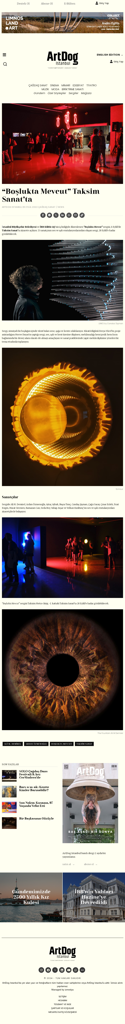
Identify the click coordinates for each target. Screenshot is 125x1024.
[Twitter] (56, 215)
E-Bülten (69, 3)
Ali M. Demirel (12, 744)
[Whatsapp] (69, 215)
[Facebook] (43, 215)
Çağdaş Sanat (47, 207)
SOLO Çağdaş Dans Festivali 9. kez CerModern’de (33, 774)
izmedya (69, 989)
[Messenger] (49, 215)
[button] (5, 64)
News (61, 207)
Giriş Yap (104, 3)
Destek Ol (23, 3)
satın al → (68, 864)
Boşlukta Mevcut (61, 744)
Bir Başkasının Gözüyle (36, 818)
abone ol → (90, 864)
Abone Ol (47, 3)
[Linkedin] (62, 215)
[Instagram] (41, 970)
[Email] (75, 215)
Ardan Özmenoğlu (36, 744)
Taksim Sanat (84, 744)
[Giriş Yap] (96, 3)
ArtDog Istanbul (12, 207)
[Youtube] (68, 970)
